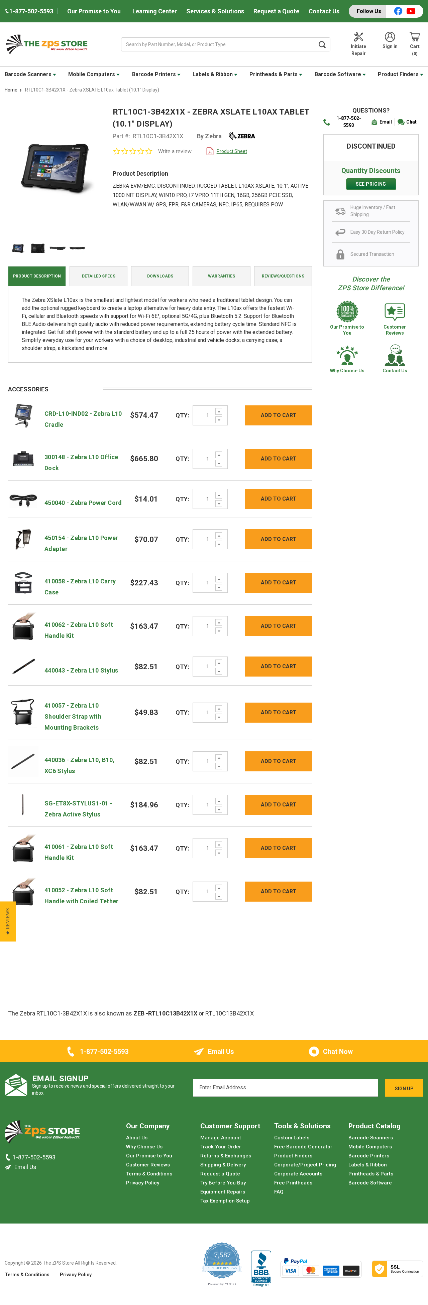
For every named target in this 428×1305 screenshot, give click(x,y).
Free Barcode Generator (303, 1147)
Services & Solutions (215, 11)
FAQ (279, 1192)
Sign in (390, 46)
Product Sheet (232, 151)
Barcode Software (338, 74)
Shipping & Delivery (223, 1165)
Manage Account (220, 1138)
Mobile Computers (92, 74)
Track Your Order (220, 1147)
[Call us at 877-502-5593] (9, 1157)
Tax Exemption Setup (225, 1201)
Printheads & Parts (274, 74)
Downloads (160, 276)
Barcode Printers (154, 74)
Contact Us (324, 11)
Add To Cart (279, 415)
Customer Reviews (148, 1165)
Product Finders (399, 74)
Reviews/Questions (283, 276)
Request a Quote (276, 11)
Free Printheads (293, 1183)
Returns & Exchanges (225, 1156)
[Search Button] (322, 44)
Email (386, 122)
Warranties (221, 276)
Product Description (37, 276)
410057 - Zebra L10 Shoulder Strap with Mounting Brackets (72, 716)
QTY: (182, 415)
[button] (8, 921)
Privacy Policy (142, 1183)
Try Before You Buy (223, 1183)
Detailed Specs (98, 276)
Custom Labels (291, 1138)
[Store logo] (42, 1133)
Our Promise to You (94, 11)
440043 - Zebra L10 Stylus (81, 670)
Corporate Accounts (298, 1174)
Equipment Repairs (222, 1192)
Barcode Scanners (29, 74)
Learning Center (154, 11)
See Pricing (371, 184)
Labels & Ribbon (213, 74)
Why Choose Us (144, 1147)
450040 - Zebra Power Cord (83, 502)
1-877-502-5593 (348, 122)
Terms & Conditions (149, 1174)
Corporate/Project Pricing (305, 1165)
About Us (136, 1138)
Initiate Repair (358, 50)
